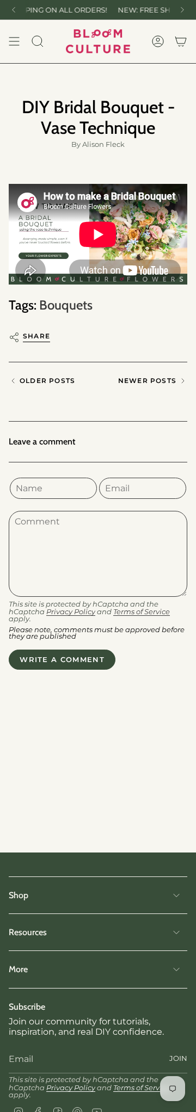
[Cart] (180, 41)
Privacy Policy (70, 612)
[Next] (182, 10)
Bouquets (66, 305)
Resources (28, 932)
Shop (18, 895)
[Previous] (14, 10)
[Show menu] (14, 41)
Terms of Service (141, 612)
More (18, 969)
